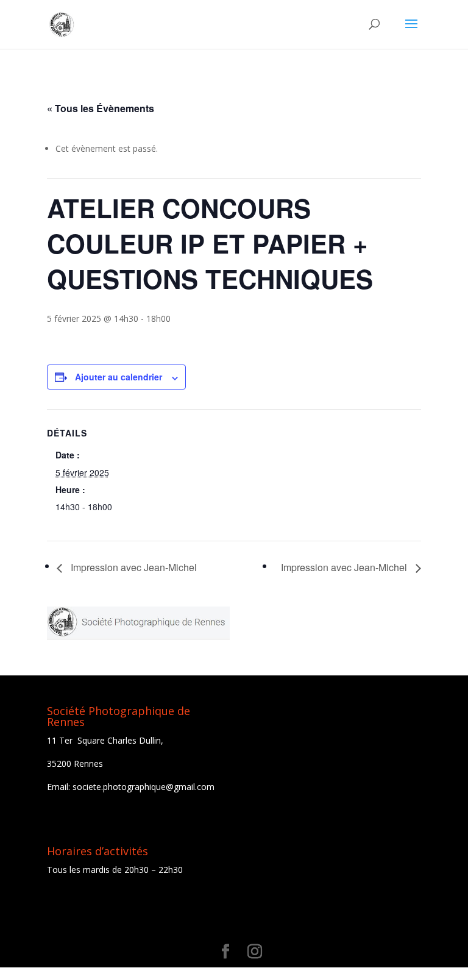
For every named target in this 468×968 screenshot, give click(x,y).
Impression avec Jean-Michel (132, 567)
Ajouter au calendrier (118, 377)
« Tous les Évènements (100, 108)
